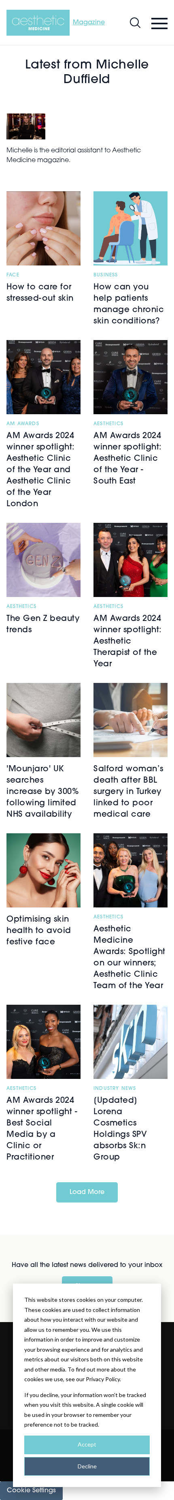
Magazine (89, 22)
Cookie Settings (31, 1490)
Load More (87, 1192)
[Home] (38, 23)
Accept (87, 1444)
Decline (87, 1466)
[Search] (135, 22)
